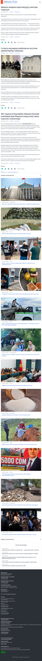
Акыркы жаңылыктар (7, 175)
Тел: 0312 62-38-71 (4, 591)
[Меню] (40, 2)
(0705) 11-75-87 (8, 587)
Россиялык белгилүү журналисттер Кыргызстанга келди (14, 565)
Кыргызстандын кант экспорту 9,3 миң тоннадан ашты (16, 415)
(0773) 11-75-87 (14, 587)
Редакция (11, 36)
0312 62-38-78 (5, 583)
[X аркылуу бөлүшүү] (11, 42)
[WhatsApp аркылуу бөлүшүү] (5, 42)
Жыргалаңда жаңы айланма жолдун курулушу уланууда (16, 233)
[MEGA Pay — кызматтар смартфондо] (21, 172)
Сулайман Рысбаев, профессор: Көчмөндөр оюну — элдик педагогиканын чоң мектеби (20, 550)
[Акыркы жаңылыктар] (40, 175)
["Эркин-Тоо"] (9, 2)
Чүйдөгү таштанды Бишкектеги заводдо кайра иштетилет (17, 385)
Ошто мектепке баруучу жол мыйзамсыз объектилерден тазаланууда (20, 505)
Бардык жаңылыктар (7, 539)
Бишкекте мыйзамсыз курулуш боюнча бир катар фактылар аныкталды (21, 204)
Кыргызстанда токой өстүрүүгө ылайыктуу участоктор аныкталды (19, 444)
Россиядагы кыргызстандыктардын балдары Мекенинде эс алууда (19, 534)
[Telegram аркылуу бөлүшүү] (2, 42)
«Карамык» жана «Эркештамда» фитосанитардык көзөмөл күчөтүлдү (20, 294)
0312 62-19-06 (11, 586)
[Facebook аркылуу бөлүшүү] (8, 42)
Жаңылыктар (17, 36)
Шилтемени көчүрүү (20, 42)
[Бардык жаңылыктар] (40, 539)
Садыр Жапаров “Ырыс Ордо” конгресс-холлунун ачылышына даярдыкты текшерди (20, 553)
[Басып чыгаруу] (15, 42)
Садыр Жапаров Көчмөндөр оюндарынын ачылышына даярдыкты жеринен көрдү (19, 562)
